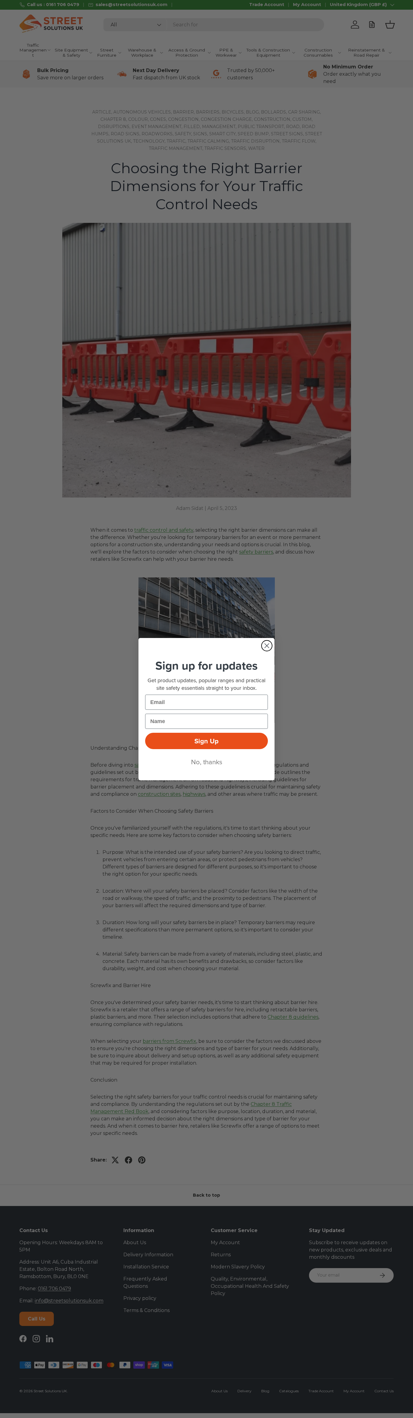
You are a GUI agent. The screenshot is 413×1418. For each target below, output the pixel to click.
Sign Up (206, 741)
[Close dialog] (267, 645)
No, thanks (206, 761)
